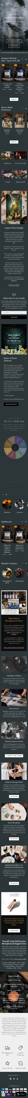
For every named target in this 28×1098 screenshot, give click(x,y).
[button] (26, 6)
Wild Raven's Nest (15, 1086)
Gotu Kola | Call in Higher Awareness (7, 85)
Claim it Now (14, 930)
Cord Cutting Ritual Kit (19, 131)
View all (14, 99)
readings (9, 632)
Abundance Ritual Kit (7, 131)
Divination (20, 512)
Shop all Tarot (14, 285)
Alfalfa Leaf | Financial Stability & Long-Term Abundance (7, 548)
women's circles (15, 632)
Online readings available (20, 959)
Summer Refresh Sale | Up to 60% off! (10, 59)
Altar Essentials (20, 581)
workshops (13, 634)
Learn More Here (11, 404)
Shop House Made (14, 41)
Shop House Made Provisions (14, 647)
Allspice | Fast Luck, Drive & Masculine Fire (19, 547)
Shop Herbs (14, 46)
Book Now (14, 796)
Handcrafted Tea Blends (7, 582)
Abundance (7, 512)
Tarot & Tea (15, 716)
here (17, 684)
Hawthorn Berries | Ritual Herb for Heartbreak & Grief (20, 87)
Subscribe (14, 317)
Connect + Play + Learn (14, 755)
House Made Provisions (7, 108)
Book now (14, 883)
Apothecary (6, 521)
